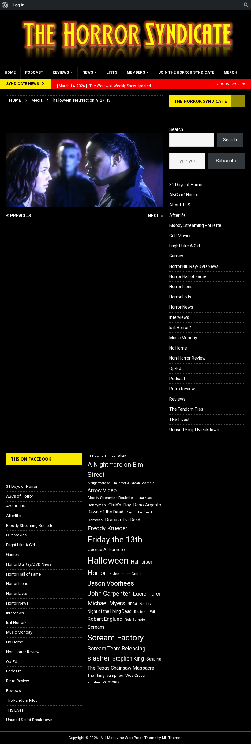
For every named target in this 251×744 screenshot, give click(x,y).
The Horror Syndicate (200, 101)
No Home (178, 348)
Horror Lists (180, 296)
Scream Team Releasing (116, 648)
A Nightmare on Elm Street (115, 469)
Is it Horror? (180, 327)
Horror (97, 573)
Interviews (179, 317)
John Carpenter (109, 593)
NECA (132, 604)
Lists (112, 72)
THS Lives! (179, 419)
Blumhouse (143, 498)
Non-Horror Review (187, 358)
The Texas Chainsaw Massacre (121, 668)
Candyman (97, 505)
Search (176, 129)
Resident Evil (144, 612)
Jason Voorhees (111, 583)
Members (136, 72)
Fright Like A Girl (184, 245)
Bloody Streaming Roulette (195, 225)
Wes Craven (136, 675)
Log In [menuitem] (18, 4)
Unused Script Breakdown (194, 429)
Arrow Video (102, 490)
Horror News (181, 307)
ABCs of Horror (183, 194)
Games (176, 256)
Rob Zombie (135, 620)
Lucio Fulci (146, 593)
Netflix (146, 603)
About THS (179, 204)
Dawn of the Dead (105, 512)
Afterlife (177, 215)
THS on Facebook (31, 459)
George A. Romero (106, 549)
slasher (99, 658)
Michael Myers (106, 603)
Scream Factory (116, 637)
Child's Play (119, 505)
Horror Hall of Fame (188, 276)
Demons (95, 520)
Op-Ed (175, 368)
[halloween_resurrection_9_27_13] (84, 204)
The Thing (96, 675)
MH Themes (172, 738)
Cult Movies (180, 235)
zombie (94, 682)
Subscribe (227, 161)
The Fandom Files (186, 409)
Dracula (113, 520)
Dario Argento (147, 504)
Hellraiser (141, 562)
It (110, 574)
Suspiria (153, 659)
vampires (115, 675)
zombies (111, 681)
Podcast (34, 72)
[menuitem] (5, 5)
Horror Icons (181, 286)
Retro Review (182, 388)
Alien (122, 456)
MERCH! (231, 72)
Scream (96, 627)
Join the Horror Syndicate (186, 72)
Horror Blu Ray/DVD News (194, 266)
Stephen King (128, 659)
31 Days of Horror (186, 184)
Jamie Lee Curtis (127, 574)
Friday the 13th (115, 540)
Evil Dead (131, 519)
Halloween (108, 560)
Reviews (61, 72)
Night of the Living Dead (110, 611)
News (87, 72)
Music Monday (183, 337)
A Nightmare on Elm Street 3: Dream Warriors (121, 483)
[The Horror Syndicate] (125, 63)
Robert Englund (105, 619)
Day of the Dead (139, 512)
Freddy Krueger (108, 528)
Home (10, 72)
